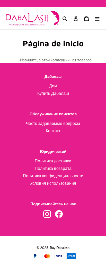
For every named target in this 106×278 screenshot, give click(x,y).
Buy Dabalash (59, 248)
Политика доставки (53, 160)
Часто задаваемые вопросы (53, 123)
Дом (53, 85)
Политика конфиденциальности (53, 175)
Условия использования (53, 183)
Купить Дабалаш (53, 93)
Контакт (53, 130)
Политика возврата (53, 168)
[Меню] (97, 18)
